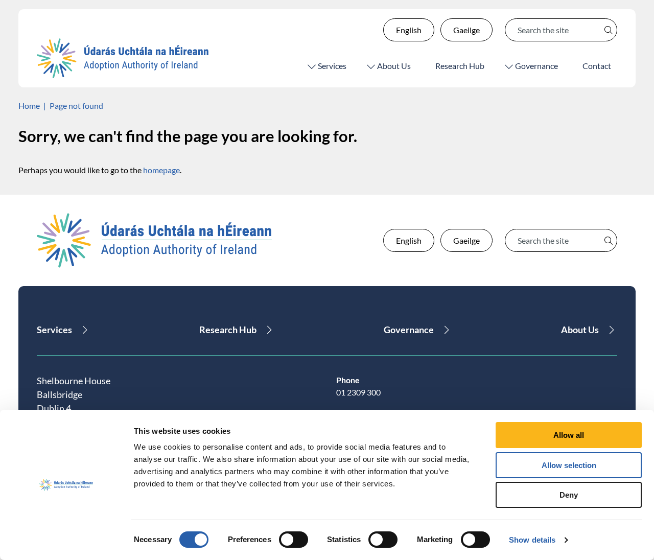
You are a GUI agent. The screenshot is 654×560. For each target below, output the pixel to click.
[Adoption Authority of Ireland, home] (123, 58)
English (409, 30)
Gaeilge (466, 30)
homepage (161, 170)
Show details (532, 539)
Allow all (568, 435)
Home (29, 105)
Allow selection (569, 465)
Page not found (76, 105)
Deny (568, 495)
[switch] (293, 539)
